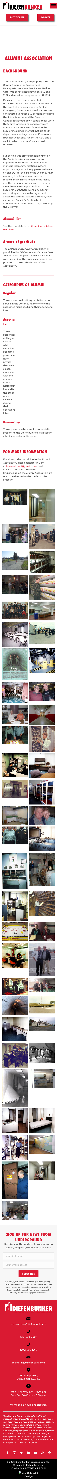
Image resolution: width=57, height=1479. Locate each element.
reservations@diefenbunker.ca (28, 1324)
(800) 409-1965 (28, 1349)
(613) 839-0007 (28, 1336)
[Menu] (53, 5)
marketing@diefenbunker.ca (28, 1362)
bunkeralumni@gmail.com (21, 466)
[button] (28, 1273)
